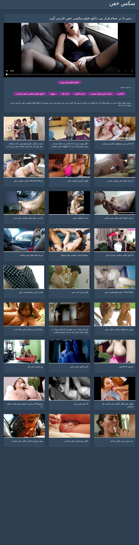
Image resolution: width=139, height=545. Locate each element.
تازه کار (65, 94)
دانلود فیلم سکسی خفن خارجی (30, 94)
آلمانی (120, 94)
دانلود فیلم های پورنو (69, 82)
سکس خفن (122, 3)
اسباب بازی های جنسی (101, 94)
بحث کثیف (79, 94)
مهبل (53, 94)
